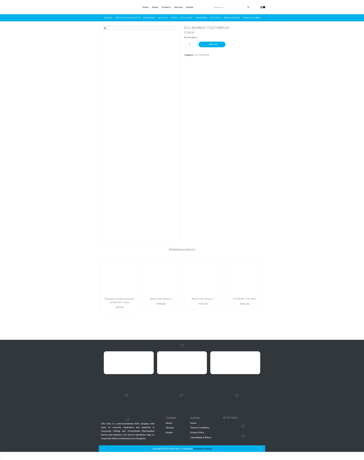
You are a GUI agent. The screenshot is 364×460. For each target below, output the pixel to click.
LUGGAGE (163, 18)
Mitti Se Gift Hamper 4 (161, 298)
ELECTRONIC (186, 18)
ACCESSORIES (202, 54)
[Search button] (248, 7)
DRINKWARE (149, 18)
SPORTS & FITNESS (251, 18)
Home (145, 7)
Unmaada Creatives (202, 448)
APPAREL (108, 18)
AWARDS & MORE (232, 18)
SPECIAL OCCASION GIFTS (128, 18)
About (155, 7)
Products (166, 7)
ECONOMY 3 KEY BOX (244, 298)
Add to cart (213, 44)
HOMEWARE (201, 18)
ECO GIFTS (215, 18)
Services (178, 7)
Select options (245, 290)
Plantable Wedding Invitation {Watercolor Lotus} (119, 300)
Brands (189, 7)
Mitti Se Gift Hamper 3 (203, 298)
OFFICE (174, 18)
